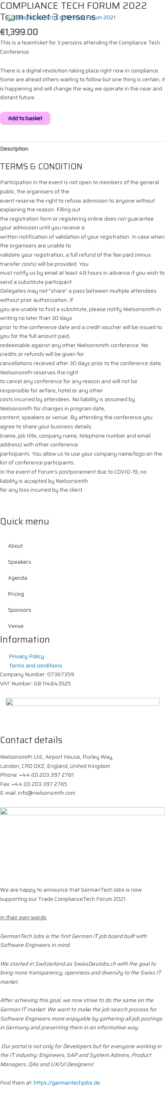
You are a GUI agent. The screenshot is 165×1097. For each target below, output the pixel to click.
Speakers (19, 562)
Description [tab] (14, 148)
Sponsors (19, 610)
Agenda (17, 578)
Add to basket (25, 118)
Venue (16, 626)
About (15, 546)
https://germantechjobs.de (67, 1082)
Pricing (16, 594)
